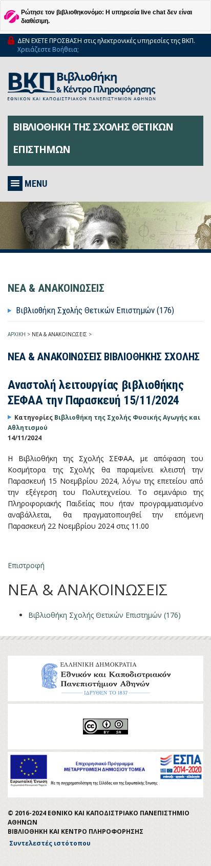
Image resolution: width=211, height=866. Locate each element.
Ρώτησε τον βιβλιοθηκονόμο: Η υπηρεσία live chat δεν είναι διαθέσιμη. (106, 17)
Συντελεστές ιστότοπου (50, 843)
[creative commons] (105, 726)
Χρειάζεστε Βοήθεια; (48, 49)
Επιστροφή (26, 565)
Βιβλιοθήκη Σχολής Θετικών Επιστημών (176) (95, 310)
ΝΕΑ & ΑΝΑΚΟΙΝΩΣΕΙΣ (59, 334)
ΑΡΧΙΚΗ (17, 334)
